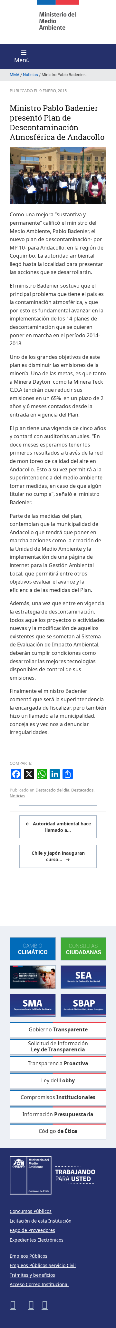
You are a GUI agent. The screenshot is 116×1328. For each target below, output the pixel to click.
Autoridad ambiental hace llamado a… (58, 827)
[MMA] (58, 22)
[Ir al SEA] (84, 976)
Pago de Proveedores (32, 1230)
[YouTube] (45, 1305)
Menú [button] (22, 60)
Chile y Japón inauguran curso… (58, 856)
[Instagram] (31, 1305)
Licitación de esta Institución (41, 1221)
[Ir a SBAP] (84, 1005)
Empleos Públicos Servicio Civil (43, 1265)
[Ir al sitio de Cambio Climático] (33, 948)
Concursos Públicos (31, 1211)
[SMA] (33, 1005)
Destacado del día (52, 790)
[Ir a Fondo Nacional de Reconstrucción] (33, 976)
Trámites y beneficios (32, 1275)
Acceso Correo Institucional (39, 1284)
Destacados (82, 790)
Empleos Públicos (28, 1256)
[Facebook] (13, 1305)
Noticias (17, 796)
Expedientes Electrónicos (36, 1240)
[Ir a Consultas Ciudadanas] (84, 948)
